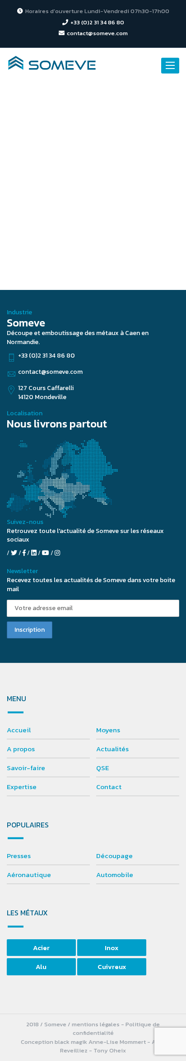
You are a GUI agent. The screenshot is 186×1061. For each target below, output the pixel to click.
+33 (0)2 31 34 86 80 (97, 22)
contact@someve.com (97, 33)
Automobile (114, 874)
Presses (19, 855)
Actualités (112, 749)
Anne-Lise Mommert (117, 1042)
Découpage (114, 855)
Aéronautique (29, 874)
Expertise (22, 786)
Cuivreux (112, 966)
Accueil (19, 730)
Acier (41, 947)
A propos (21, 749)
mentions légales (96, 1024)
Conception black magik (54, 1042)
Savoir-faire (26, 767)
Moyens (108, 730)
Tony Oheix (109, 1050)
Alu (41, 966)
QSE (102, 767)
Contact (108, 786)
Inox (111, 947)
